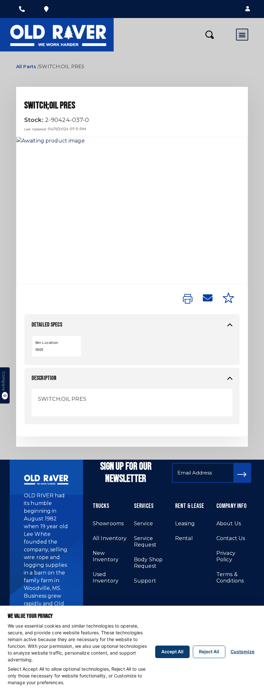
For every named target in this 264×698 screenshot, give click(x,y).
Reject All (209, 651)
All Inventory (110, 538)
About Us (228, 523)
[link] (187, 299)
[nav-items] (22, 9)
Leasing (185, 523)
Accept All (172, 651)
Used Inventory (105, 577)
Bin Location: (47, 342)
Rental (184, 538)
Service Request (145, 541)
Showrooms (108, 523)
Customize (242, 651)
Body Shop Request (148, 562)
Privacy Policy (225, 556)
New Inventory (105, 556)
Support (145, 581)
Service (143, 523)
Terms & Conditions (230, 577)
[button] (247, 9)
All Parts (26, 66)
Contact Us (230, 538)
